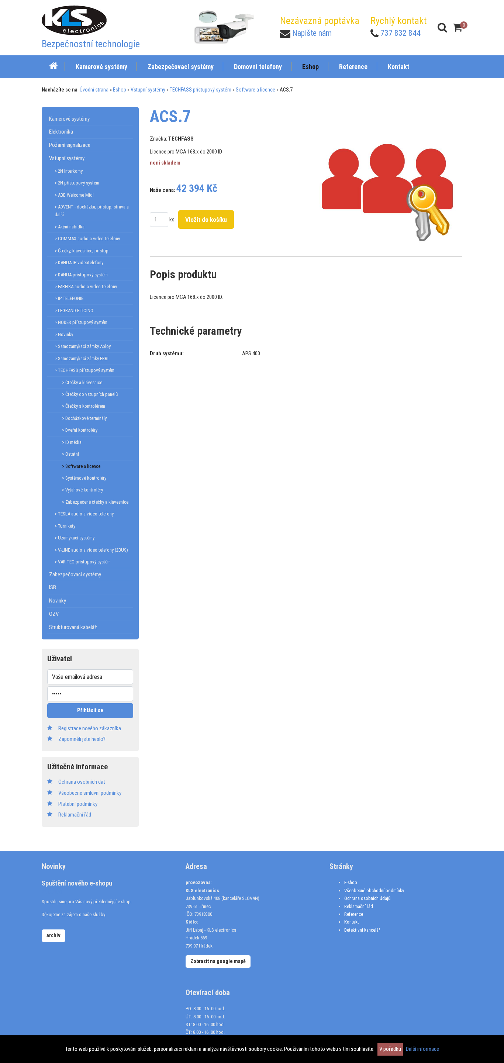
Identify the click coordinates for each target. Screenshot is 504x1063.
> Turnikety (65, 526)
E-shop (350, 882)
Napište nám (312, 33)
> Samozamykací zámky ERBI (81, 358)
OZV (54, 614)
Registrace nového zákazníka (89, 728)
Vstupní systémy (148, 90)
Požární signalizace (69, 145)
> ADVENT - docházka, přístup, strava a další (92, 210)
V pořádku (390, 1049)
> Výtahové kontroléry (82, 490)
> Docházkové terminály (84, 418)
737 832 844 (400, 33)
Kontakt (351, 922)
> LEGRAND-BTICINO (74, 310)
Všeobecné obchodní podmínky (374, 890)
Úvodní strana (94, 90)
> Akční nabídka (69, 226)
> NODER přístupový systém (81, 322)
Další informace (422, 1049)
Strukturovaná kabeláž (73, 627)
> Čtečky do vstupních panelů (90, 394)
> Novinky (64, 334)
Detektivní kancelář (362, 930)
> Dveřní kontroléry (79, 430)
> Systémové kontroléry (84, 478)
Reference (353, 914)
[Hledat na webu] (442, 27)
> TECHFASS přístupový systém (84, 370)
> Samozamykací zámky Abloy (83, 346)
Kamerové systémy (69, 118)
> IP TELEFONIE (69, 298)
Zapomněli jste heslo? (82, 739)
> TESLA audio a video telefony (84, 514)
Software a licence (255, 90)
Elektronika (61, 131)
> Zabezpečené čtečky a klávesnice (95, 502)
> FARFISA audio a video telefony (86, 286)
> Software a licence (81, 466)
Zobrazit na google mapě (218, 961)
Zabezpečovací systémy (75, 574)
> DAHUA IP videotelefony (79, 262)
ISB (52, 587)
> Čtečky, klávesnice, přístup (81, 250)
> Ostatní (70, 454)
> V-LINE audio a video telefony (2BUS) (91, 550)
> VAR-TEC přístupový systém (83, 562)
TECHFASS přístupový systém (200, 90)
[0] (457, 27)
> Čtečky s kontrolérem (83, 406)
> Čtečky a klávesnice (82, 382)
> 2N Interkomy (69, 171)
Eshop (119, 90)
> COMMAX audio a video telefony (87, 238)
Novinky (57, 600)
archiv (53, 935)
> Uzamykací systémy (74, 538)
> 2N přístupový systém (77, 183)
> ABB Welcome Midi (74, 195)
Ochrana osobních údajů (367, 898)
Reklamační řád (358, 906)
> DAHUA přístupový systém (81, 274)
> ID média (72, 442)
